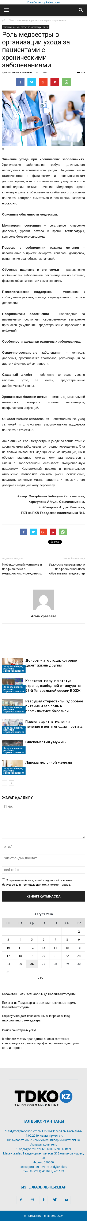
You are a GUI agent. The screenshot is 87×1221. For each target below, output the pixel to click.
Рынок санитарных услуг (19, 1030)
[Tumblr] (43, 1200)
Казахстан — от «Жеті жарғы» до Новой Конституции (39, 994)
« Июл (42, 978)
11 (20, 948)
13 (43, 948)
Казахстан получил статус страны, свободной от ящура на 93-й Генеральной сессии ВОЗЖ (53, 686)
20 (43, 956)
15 (67, 948)
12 (32, 948)
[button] (81, 10)
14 (55, 948)
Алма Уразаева (22, 72)
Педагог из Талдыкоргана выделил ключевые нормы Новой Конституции (39, 1005)
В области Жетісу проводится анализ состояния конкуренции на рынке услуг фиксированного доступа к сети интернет (41, 1043)
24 (8, 964)
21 (55, 956)
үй (3, 20)
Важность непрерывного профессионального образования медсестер (67, 569)
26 (32, 964)
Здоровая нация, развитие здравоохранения (38, 20)
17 (8, 956)
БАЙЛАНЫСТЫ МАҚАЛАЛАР (28, 639)
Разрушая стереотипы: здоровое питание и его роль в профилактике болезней (54, 706)
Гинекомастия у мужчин (46, 742)
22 (67, 956)
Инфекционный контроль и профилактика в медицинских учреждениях (22, 569)
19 (32, 956)
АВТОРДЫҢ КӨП (17, 648)
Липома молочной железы (48, 762)
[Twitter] (55, 1200)
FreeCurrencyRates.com (43, 2)
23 (79, 956)
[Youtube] (66, 1200)
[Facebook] (20, 1200)
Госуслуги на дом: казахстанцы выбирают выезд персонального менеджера (36, 1018)
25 (20, 964)
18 (20, 956)
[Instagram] (32, 1200)
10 (8, 948)
